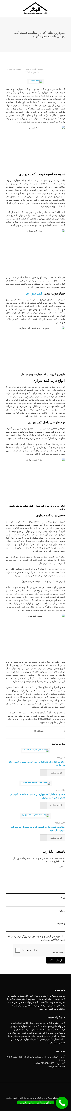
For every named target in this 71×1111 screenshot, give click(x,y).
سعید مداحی (15, 69)
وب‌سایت (61, 923)
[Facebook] (42, 1105)
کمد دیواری (34, 293)
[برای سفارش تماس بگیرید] (62, 1103)
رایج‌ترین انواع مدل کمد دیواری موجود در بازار (43, 374)
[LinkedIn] (38, 1105)
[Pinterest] (33, 1105)
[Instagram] (28, 1105)
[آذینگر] (35, 8)
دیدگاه (62, 867)
